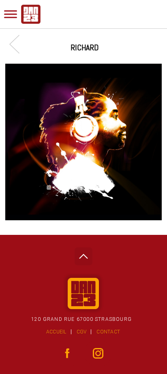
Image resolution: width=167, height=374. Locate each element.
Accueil (56, 332)
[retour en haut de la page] (83, 254)
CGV (82, 332)
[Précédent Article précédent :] (18, 44)
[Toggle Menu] (10, 14)
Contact (108, 332)
